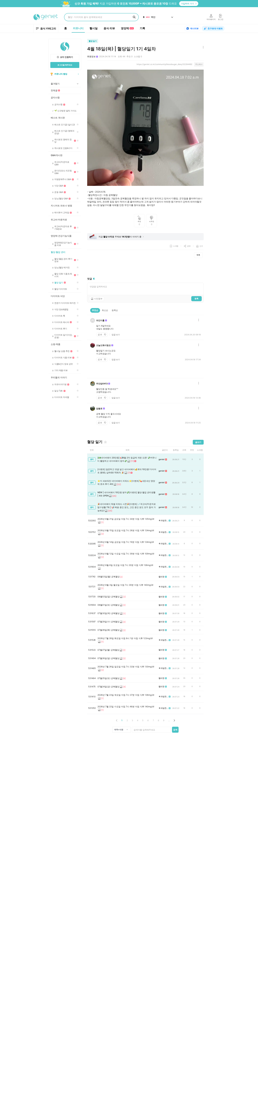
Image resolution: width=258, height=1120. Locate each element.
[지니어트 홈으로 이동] (45, 17)
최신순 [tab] (105, 310)
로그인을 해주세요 (64, 65)
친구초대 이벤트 (215, 28)
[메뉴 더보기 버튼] (202, 47)
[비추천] (105, 334)
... (169, 720)
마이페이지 (211, 19)
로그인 (220, 19)
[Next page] (174, 720)
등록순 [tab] (115, 310)
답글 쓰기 (116, 334)
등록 (196, 298)
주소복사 (198, 64)
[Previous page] (116, 720)
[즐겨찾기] (105, 442)
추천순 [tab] (95, 310)
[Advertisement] (145, 267)
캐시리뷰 (194, 28)
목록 (198, 255)
